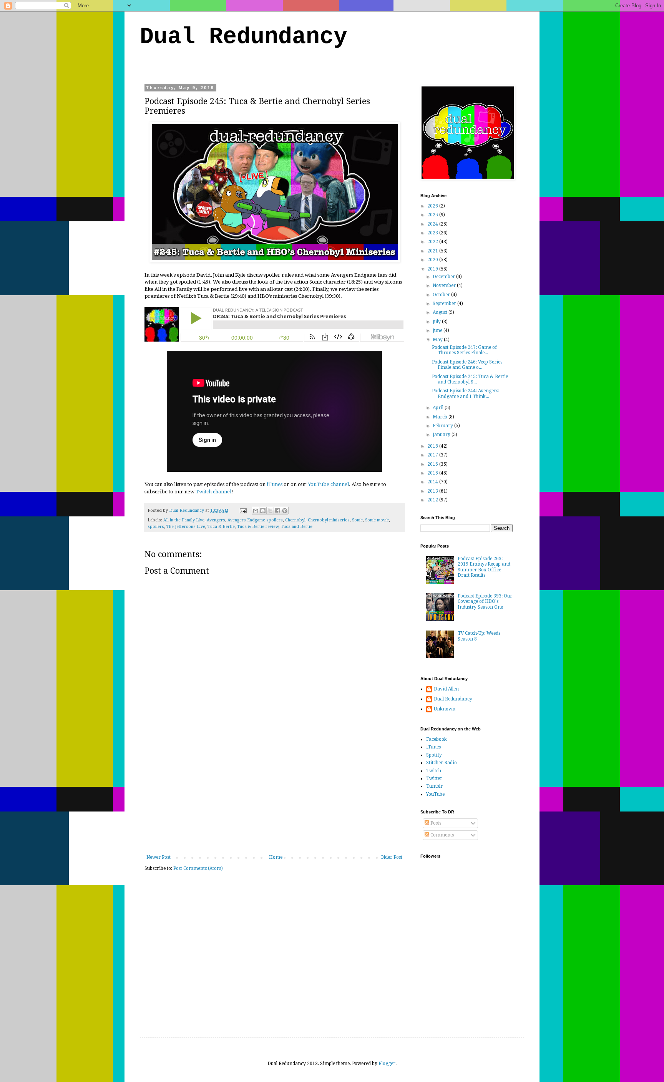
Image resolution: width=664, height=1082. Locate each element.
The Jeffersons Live (185, 526)
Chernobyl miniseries (329, 520)
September (445, 303)
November (445, 285)
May (438, 339)
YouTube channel (328, 484)
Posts (435, 823)
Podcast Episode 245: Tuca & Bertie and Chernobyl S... (470, 379)
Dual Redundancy (243, 37)
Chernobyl (295, 520)
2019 (433, 269)
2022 (433, 241)
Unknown (444, 709)
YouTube (435, 794)
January (442, 434)
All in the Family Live (183, 520)
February (443, 425)
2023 (433, 233)
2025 (433, 214)
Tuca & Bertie (221, 526)
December (444, 276)
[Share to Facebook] (277, 510)
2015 (433, 473)
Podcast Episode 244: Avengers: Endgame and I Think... (465, 393)
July (437, 321)
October (442, 294)
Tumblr (434, 786)
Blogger (386, 1063)
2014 (433, 482)
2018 (433, 446)
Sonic (357, 520)
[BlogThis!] (263, 510)
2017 (433, 455)
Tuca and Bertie (296, 526)
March (440, 417)
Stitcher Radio (441, 762)
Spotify (434, 755)
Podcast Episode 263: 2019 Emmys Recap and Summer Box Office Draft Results (484, 567)
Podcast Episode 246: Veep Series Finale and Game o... (467, 364)
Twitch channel (213, 492)
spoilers (156, 526)
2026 (433, 206)
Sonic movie (377, 520)
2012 (433, 500)
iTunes (274, 484)
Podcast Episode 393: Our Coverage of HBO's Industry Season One (485, 601)
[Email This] (255, 510)
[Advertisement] (274, 797)
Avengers (216, 520)
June (438, 330)
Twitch (433, 770)
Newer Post (158, 857)
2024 (433, 224)
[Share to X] (270, 510)
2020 (433, 259)
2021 (433, 251)
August (440, 312)
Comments (441, 835)
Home (275, 857)
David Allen (446, 689)
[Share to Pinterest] (285, 510)
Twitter (434, 778)
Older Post (391, 857)
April (439, 407)
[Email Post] (243, 510)
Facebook (436, 739)
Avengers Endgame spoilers (255, 520)
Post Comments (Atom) (198, 868)
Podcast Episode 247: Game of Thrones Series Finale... (464, 350)
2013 (433, 491)
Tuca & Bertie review (258, 526)
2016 (433, 464)
